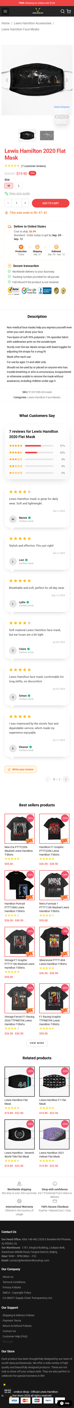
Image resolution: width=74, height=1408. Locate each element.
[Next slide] (67, 80)
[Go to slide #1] (27, 135)
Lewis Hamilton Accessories (32, 23)
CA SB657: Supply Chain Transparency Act (27, 1297)
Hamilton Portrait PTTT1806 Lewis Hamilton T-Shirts (15, 907)
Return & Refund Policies (17, 1325)
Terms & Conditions (14, 1282)
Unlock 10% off (7, 1391)
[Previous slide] (7, 80)
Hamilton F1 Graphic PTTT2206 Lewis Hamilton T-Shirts (51, 851)
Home (5, 23)
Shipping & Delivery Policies (18, 1315)
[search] (62, 11)
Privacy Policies (12, 1287)
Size (7, 179)
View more (37, 1043)
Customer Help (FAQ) (15, 1336)
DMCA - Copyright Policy (17, 1292)
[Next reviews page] (66, 779)
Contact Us (9, 1331)
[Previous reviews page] (47, 779)
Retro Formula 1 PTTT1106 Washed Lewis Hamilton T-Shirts (54, 907)
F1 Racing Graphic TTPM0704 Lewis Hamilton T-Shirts (50, 1020)
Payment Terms (12, 1320)
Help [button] (67, 1403)
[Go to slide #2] (47, 135)
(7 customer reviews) (33, 166)
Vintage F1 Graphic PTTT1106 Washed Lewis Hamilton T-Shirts (19, 964)
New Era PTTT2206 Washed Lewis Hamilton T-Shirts (19, 851)
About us (8, 1276)
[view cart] (68, 11)
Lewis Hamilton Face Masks (20, 29)
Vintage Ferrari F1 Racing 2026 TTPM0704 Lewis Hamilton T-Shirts (19, 1020)
